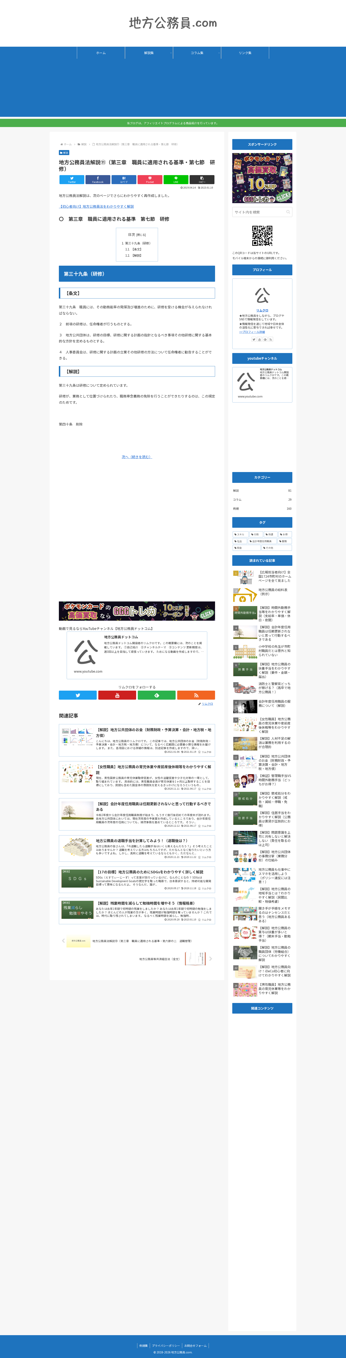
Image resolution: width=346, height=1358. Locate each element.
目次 (131, 234)
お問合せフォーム (195, 1346)
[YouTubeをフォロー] (117, 695)
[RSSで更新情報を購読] (196, 695)
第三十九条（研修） (138, 243)
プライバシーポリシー (166, 1346)
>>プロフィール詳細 (252, 332)
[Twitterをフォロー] (78, 695)
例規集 (143, 1346)
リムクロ (262, 310)
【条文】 (137, 249)
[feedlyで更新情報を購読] (157, 695)
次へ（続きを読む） (137, 456)
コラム (262, 499)
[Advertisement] (173, 89)
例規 (262, 508)
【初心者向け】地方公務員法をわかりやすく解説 (96, 206)
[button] (202, 179)
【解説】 (137, 255)
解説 (65, 152)
